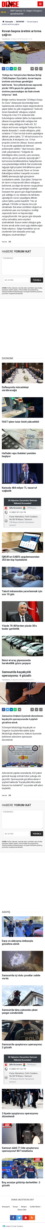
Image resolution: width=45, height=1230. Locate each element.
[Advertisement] (22, 327)
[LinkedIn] (11, 68)
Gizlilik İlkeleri (35, 1207)
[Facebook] (3, 68)
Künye (15, 1207)
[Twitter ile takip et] (19, 1217)
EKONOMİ (20, 22)
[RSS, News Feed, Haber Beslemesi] (32, 1217)
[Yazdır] (19, 68)
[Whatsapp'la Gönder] (15, 68)
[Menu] (40, 4)
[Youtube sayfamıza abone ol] (25, 1217)
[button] (32, 68)
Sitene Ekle (22, 1210)
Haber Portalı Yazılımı (14, 1226)
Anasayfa (9, 22)
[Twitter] (7, 68)
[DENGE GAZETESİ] (10, 3)
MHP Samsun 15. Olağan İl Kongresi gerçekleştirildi (26, 12)
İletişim (24, 1207)
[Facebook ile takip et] (13, 1217)
